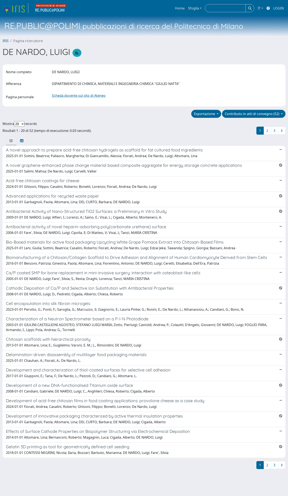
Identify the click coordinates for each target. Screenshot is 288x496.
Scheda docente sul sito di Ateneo (79, 95)
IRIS (6, 40)
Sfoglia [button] (193, 8)
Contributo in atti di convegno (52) (252, 113)
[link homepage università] (51, 8)
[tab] (11, 140)
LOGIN (278, 8)
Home (180, 8)
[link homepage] (15, 8)
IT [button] (259, 8)
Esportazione (205, 113)
